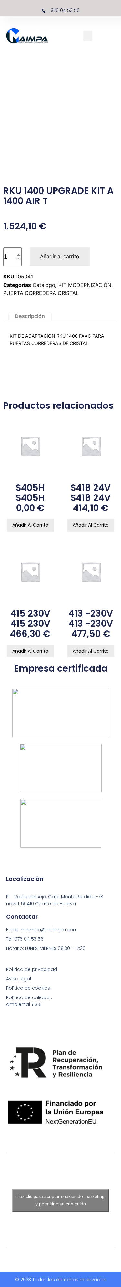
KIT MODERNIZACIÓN (84, 285)
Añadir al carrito (59, 256)
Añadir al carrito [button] (30, 525)
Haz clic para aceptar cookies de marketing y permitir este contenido (60, 1200)
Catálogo (44, 285)
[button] (87, 36)
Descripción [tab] (30, 316)
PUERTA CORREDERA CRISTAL (41, 293)
